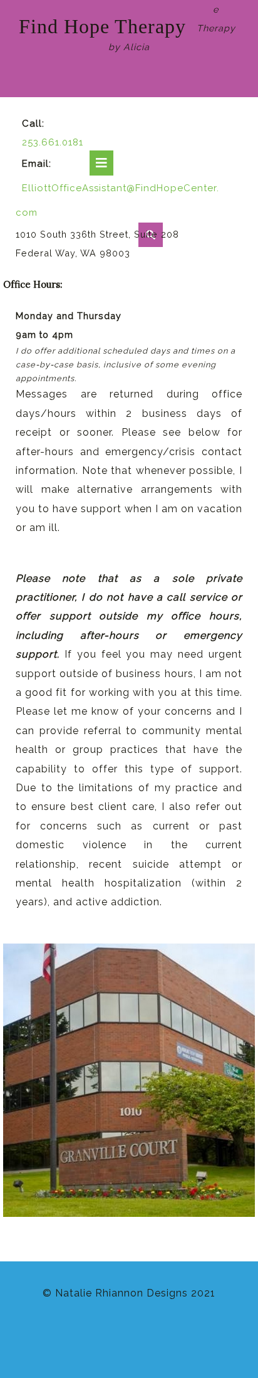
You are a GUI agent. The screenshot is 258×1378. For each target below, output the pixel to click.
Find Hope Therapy (102, 26)
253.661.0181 (52, 142)
